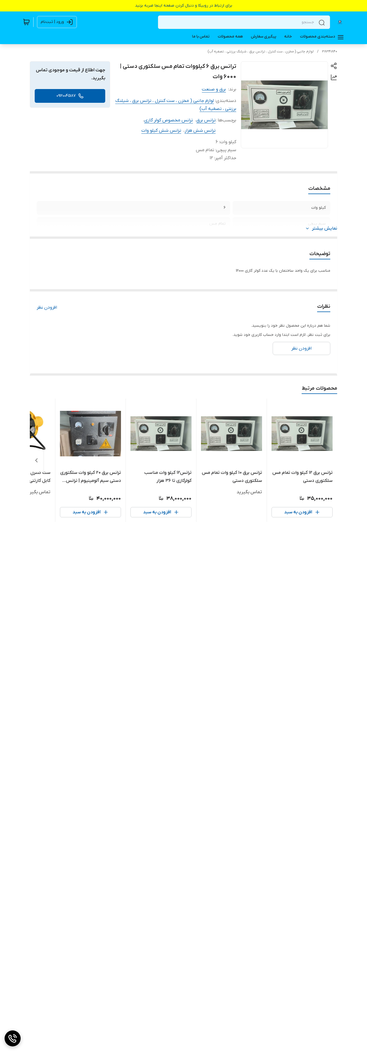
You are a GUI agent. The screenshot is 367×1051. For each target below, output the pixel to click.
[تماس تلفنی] (13, 1038)
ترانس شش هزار (200, 130)
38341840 (329, 51)
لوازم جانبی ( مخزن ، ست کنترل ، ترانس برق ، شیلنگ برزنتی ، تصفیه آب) (261, 51)
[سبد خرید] (26, 22)
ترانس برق (206, 120)
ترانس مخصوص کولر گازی (168, 120)
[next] (36, 460)
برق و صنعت (214, 89)
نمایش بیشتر (324, 228)
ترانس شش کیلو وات (161, 130)
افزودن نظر (47, 307)
